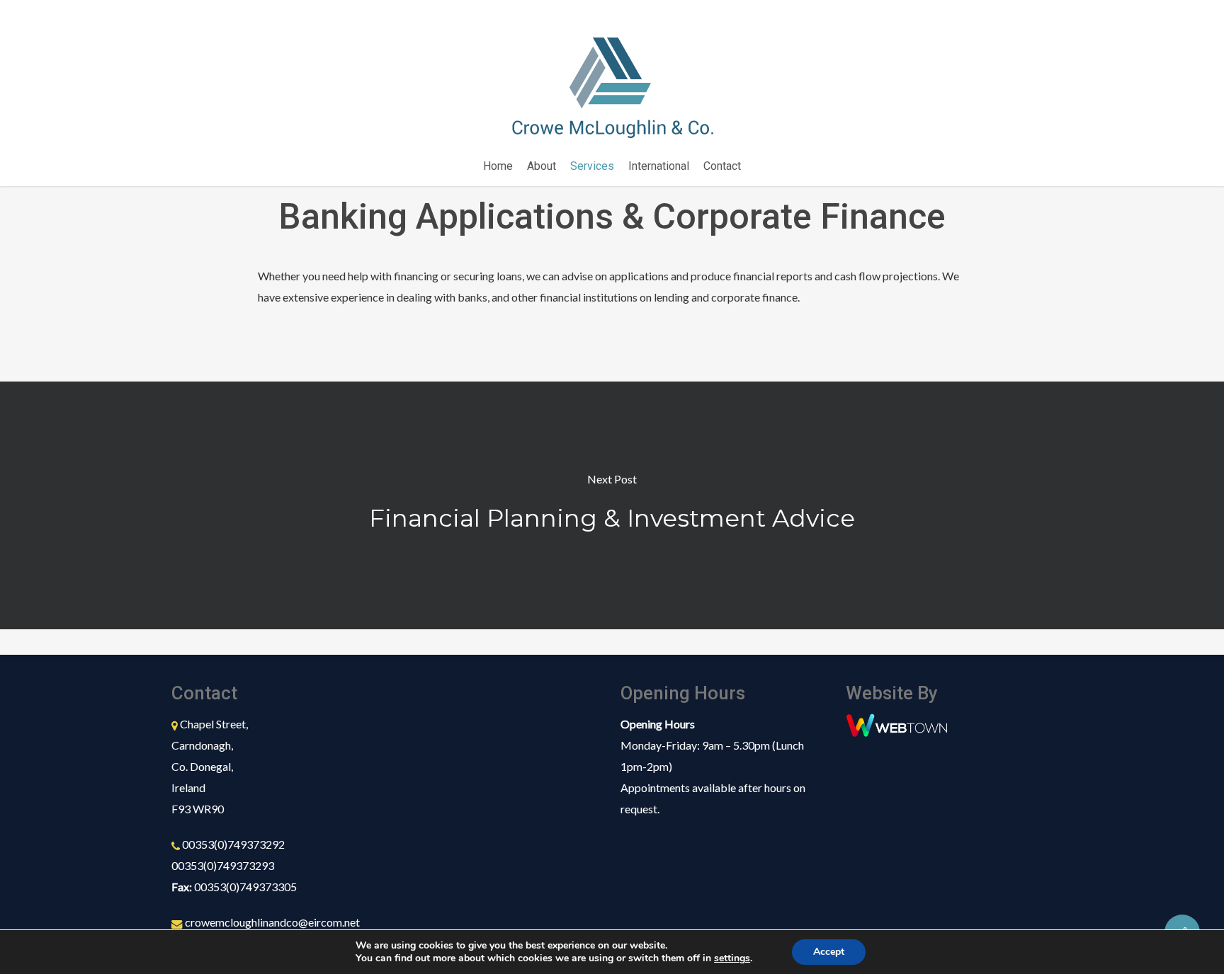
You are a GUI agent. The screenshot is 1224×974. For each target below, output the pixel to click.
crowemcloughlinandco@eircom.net (272, 922)
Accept (828, 951)
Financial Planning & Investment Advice (612, 505)
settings (732, 958)
